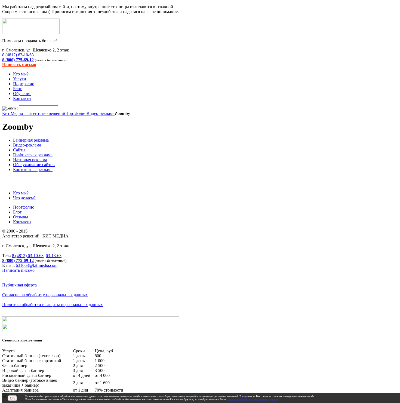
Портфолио (23, 83)
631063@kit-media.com (36, 265)
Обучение (22, 93)
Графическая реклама (33, 154)
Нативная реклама (30, 159)
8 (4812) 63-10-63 (18, 55)
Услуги (19, 79)
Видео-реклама (101, 113)
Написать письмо (19, 64)
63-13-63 (53, 255)
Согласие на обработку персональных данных (45, 294)
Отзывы (20, 217)
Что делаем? (24, 198)
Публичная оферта (19, 285)
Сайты (19, 150)
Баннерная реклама (31, 140)
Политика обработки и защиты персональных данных (52, 304)
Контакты (22, 98)
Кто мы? (21, 74)
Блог (17, 88)
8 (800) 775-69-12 (18, 59)
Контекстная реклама (33, 169)
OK (12, 398)
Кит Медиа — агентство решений (33, 113)
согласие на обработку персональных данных (252, 399)
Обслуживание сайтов (34, 164)
